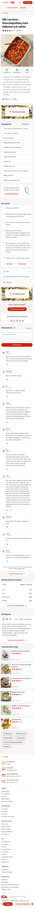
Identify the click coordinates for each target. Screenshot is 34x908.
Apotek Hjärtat (5, 799)
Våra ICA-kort (5, 834)
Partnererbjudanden (7, 831)
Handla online (5, 791)
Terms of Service (18, 568)
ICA (2, 839)
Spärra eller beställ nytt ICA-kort (10, 884)
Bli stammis (4, 824)
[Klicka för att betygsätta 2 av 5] (14, 320)
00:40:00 (9, 264)
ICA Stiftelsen (5, 869)
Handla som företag (7, 801)
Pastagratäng (16, 719)
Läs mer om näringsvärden (15, 606)
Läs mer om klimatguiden (16, 640)
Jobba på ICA (5, 862)
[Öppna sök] (20, 2)
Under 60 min (7, 72)
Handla (3, 788)
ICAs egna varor (5, 842)
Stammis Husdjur (6, 829)
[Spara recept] (10, 651)
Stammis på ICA (6, 821)
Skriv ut (7, 99)
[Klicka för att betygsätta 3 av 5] (17, 320)
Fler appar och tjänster (7, 816)
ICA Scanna (4, 811)
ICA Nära (3, 847)
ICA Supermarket (6, 849)
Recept (6, 13)
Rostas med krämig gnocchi (21, 651)
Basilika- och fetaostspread (21, 706)
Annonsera (4, 859)
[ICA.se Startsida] (13, 2)
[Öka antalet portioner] (31, 124)
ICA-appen (4, 809)
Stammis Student (6, 826)
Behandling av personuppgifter (10, 887)
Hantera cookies (6, 889)
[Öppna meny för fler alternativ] (10, 654)
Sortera (28, 328)
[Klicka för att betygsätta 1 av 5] (11, 320)
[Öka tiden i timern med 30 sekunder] (14, 264)
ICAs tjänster (5, 806)
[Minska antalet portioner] (19, 124)
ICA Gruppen (5, 844)
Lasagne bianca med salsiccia (21, 678)
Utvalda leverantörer (7, 857)
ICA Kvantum (5, 852)
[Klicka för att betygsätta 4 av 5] (19, 320)
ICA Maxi (3, 854)
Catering (3, 796)
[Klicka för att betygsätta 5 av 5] (22, 320)
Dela (15, 99)
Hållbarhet (4, 866)
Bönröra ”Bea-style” (18, 692)
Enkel (27, 72)
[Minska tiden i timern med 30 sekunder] (4, 264)
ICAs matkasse (5, 794)
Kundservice (5, 876)
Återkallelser (5, 882)
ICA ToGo (4, 814)
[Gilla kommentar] (7, 364)
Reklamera (4, 879)
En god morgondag (6, 872)
